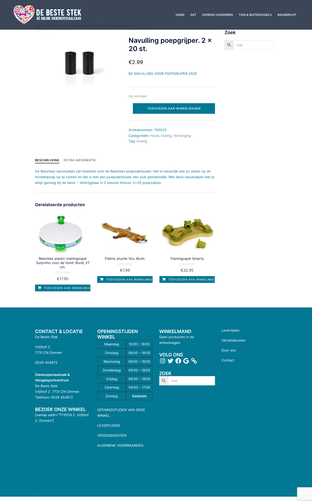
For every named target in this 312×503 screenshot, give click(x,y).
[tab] (47, 160)
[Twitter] (170, 360)
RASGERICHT (287, 15)
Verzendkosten (233, 340)
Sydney (119, 489)
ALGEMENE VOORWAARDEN (120, 445)
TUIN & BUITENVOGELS (255, 15)
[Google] (186, 360)
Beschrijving (47, 160)
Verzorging (182, 135)
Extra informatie (80, 160)
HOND (180, 15)
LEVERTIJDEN (108, 425)
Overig (166, 135)
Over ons (228, 350)
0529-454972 (46, 362)
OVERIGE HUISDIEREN (217, 15)
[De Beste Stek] (48, 14)
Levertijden (230, 330)
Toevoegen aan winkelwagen (174, 108)
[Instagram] (162, 360)
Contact (227, 360)
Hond (154, 135)
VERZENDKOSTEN (111, 435)
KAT (193, 15)
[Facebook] (178, 360)
